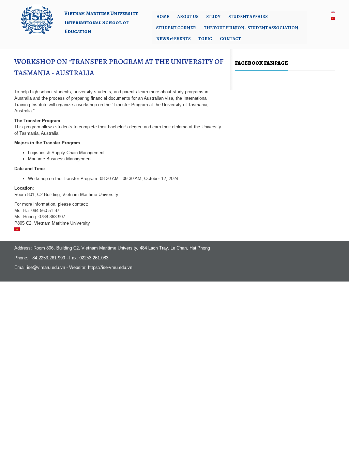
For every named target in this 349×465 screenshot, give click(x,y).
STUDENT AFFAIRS (248, 16)
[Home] (37, 19)
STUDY (213, 16)
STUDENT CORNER (176, 28)
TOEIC (205, 39)
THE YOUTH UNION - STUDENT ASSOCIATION (251, 28)
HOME (162, 16)
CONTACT (230, 39)
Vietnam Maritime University (101, 13)
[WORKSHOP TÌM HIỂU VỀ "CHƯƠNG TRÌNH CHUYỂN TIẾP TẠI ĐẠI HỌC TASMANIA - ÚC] (333, 18)
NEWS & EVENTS (173, 39)
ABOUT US (187, 16)
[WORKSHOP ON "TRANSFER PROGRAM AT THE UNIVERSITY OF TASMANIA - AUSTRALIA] (333, 12)
